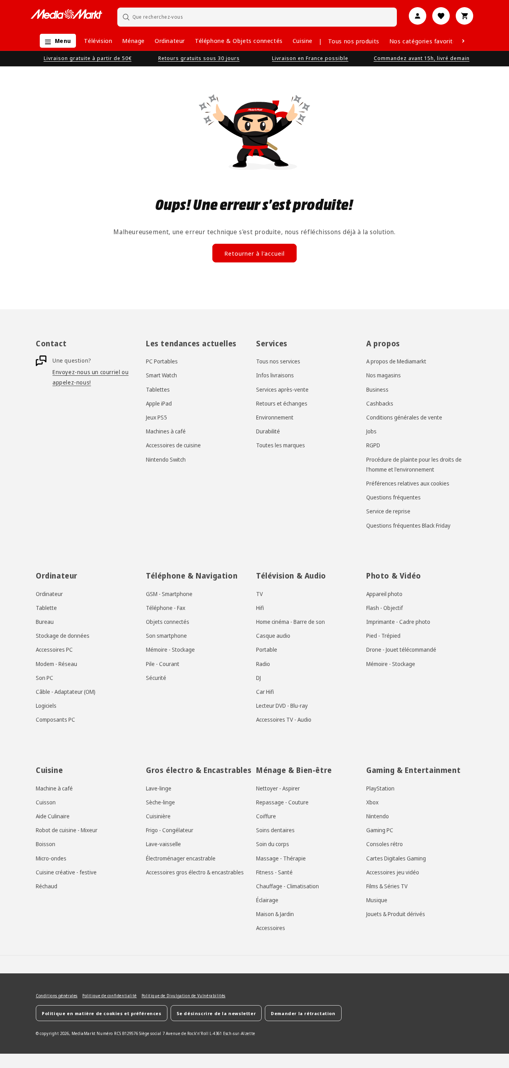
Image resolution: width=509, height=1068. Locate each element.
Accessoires (270, 928)
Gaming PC (379, 830)
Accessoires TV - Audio (283, 719)
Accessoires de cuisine (173, 445)
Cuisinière (158, 816)
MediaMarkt (84, 1033)
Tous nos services (278, 361)
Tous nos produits (353, 41)
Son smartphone (166, 635)
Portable (266, 649)
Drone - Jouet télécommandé (401, 649)
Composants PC (55, 719)
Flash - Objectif (384, 608)
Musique (376, 900)
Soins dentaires (275, 830)
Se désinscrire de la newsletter (216, 1013)
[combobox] (257, 17)
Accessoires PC (54, 649)
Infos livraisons (275, 375)
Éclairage (267, 900)
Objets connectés (167, 621)
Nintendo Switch (166, 459)
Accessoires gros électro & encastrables (195, 872)
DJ (258, 678)
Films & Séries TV (387, 886)
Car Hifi (265, 691)
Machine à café (54, 788)
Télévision (98, 41)
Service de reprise (388, 511)
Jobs (371, 431)
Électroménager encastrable (181, 858)
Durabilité (268, 431)
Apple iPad (159, 403)
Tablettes (158, 389)
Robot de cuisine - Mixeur (66, 830)
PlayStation (380, 788)
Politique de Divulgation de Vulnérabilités (183, 995)
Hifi (260, 608)
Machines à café (166, 431)
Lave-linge (158, 788)
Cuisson (46, 802)
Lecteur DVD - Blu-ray (282, 705)
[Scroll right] (463, 41)
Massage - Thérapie (281, 858)
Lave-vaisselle (163, 844)
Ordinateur (170, 41)
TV (259, 594)
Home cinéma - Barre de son (290, 621)
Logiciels (46, 705)
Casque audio (273, 635)
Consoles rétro (384, 844)
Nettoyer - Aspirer (278, 788)
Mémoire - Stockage (170, 649)
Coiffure (266, 816)
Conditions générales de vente (404, 417)
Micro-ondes (51, 858)
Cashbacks (379, 403)
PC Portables (162, 361)
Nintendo (377, 816)
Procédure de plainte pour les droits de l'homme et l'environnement (414, 464)
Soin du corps (272, 844)
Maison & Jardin (275, 914)
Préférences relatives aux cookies (407, 483)
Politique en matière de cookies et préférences (101, 1013)
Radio (263, 664)
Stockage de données (62, 635)
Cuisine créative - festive (66, 872)
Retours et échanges (281, 403)
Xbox (372, 802)
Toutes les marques (280, 445)
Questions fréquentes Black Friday (408, 525)
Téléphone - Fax (165, 608)
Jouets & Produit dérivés (395, 914)
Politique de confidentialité (109, 995)
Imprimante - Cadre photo (398, 621)
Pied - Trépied (383, 635)
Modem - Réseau (56, 664)
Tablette (46, 608)
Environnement (274, 417)
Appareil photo (384, 594)
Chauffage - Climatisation (287, 886)
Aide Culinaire (53, 816)
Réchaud (46, 886)
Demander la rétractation (303, 1013)
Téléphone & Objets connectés (239, 41)
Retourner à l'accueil (254, 253)
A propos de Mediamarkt (396, 361)
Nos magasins (383, 375)
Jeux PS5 (156, 417)
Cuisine (303, 41)
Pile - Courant (162, 664)
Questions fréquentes (393, 497)
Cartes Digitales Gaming (396, 858)
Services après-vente (282, 389)
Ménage (133, 41)
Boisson (45, 844)
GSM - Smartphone (169, 594)
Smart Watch (161, 375)
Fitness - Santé (274, 872)
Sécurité (156, 678)
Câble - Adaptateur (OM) (65, 691)
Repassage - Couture (282, 802)
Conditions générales (57, 995)
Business (377, 389)
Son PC (44, 678)
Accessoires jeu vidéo (392, 872)
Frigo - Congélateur (169, 830)
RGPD (373, 445)
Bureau (45, 621)
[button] (56, 41)
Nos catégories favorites (424, 41)
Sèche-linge (160, 802)
